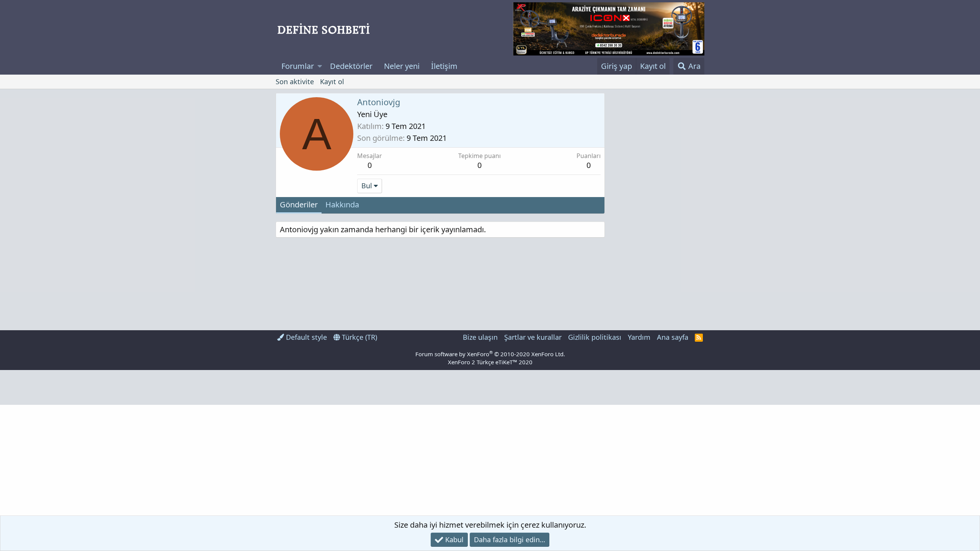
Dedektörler (351, 66)
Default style (305, 337)
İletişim (444, 66)
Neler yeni (402, 66)
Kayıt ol (332, 81)
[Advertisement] (656, 208)
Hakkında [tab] (342, 204)
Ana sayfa (672, 337)
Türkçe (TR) (358, 337)
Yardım (639, 337)
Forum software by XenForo (490, 354)
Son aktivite (295, 81)
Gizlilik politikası (594, 337)
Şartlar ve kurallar (533, 337)
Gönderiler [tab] (299, 204)
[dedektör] (608, 28)
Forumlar (297, 66)
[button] (319, 66)
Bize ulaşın (480, 337)
